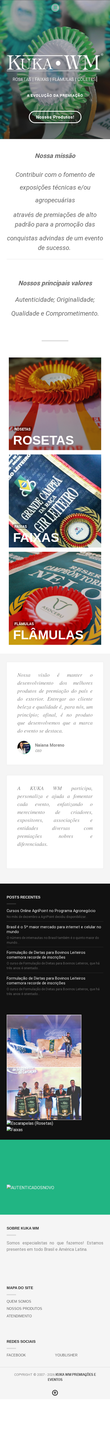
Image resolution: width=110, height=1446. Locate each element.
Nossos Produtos (24, 1309)
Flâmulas (48, 635)
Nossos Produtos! (55, 117)
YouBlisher (66, 1355)
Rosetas (43, 440)
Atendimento (19, 1316)
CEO (38, 750)
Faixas (36, 537)
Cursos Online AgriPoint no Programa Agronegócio (51, 911)
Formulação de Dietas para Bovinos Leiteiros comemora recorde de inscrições (46, 955)
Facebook (16, 1355)
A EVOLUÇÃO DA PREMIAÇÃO (55, 95)
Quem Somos (19, 1301)
